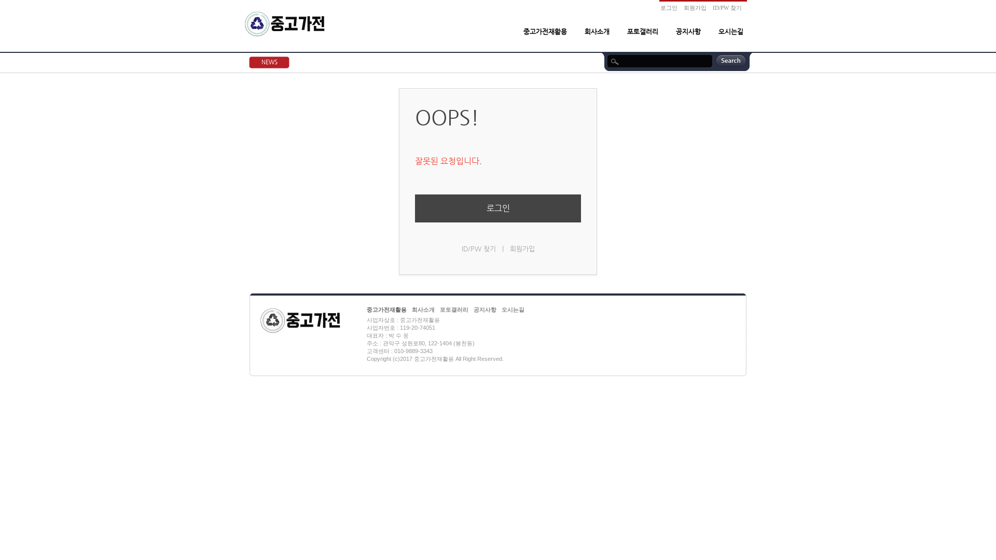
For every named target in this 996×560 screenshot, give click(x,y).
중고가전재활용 (545, 31)
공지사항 (688, 31)
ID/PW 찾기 (727, 8)
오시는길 (730, 31)
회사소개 (597, 31)
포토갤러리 (642, 31)
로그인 (668, 8)
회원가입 (695, 8)
